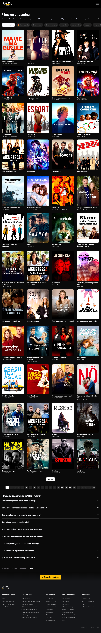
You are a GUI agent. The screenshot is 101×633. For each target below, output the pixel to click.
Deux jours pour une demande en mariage (13, 283)
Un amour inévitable (34, 208)
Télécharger (26, 615)
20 (47, 487)
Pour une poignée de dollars (62, 61)
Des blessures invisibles (11, 321)
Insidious (80, 471)
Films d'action (37, 25)
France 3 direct (51, 604)
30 (50, 487)
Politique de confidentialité (31, 601)
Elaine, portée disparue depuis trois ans (85, 245)
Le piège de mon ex (59, 358)
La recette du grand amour (12, 358)
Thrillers (87, 25)
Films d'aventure (51, 25)
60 (62, 487)
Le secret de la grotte (10, 434)
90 (74, 487)
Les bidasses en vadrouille (87, 321)
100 (78, 487)
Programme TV (67, 599)
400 (89, 487)
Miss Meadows (32, 396)
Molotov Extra (86, 599)
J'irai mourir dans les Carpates (9, 245)
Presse (4, 599)
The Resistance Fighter (35, 471)
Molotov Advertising (8, 604)
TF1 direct (49, 599)
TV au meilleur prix (88, 607)
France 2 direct (51, 601)
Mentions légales (27, 604)
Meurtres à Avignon (9, 171)
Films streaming (67, 607)
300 (86, 487)
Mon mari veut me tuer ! (85, 434)
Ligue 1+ (84, 604)
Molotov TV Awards (69, 615)
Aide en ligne (26, 599)
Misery (54, 434)
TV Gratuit (65, 604)
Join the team (6, 607)
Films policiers (76, 25)
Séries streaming (68, 609)
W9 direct (49, 615)
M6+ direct (49, 609)
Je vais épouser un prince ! (62, 396)
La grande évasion (33, 98)
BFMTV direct (50, 620)
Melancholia (56, 244)
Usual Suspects (82, 171)
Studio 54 (55, 208)
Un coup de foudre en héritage (35, 358)
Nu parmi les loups (8, 471)
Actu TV (65, 620)
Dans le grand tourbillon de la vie (87, 397)
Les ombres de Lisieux (85, 61)
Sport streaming (67, 612)
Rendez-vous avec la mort (61, 98)
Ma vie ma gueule (8, 61)
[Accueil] (7, 4)
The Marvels (81, 98)
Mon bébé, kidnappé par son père (87, 283)
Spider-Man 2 (7, 98)
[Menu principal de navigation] (97, 4)
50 (58, 487)
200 (82, 487)
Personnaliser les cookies (30, 612)
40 (54, 487)
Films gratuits (23, 25)
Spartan (55, 471)
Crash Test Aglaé (8, 396)
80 (70, 487)
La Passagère (57, 135)
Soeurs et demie (33, 321)
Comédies (64, 25)
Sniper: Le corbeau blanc (11, 208)
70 (66, 487)
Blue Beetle (31, 171)
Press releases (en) (8, 601)
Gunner (29, 244)
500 (94, 487)
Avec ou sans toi (83, 358)
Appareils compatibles (29, 617)
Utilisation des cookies (29, 607)
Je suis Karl (56, 283)
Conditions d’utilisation (29, 609)
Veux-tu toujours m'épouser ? (63, 321)
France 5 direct (51, 607)
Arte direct (49, 612)
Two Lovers (56, 171)
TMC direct (49, 617)
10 (42, 487)
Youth (29, 61)
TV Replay (65, 601)
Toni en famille (7, 135)
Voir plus (50, 479)
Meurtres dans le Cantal (36, 434)
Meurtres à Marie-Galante (36, 283)
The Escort (31, 135)
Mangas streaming (68, 617)
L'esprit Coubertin (84, 135)
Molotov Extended (88, 601)
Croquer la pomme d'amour (87, 208)
